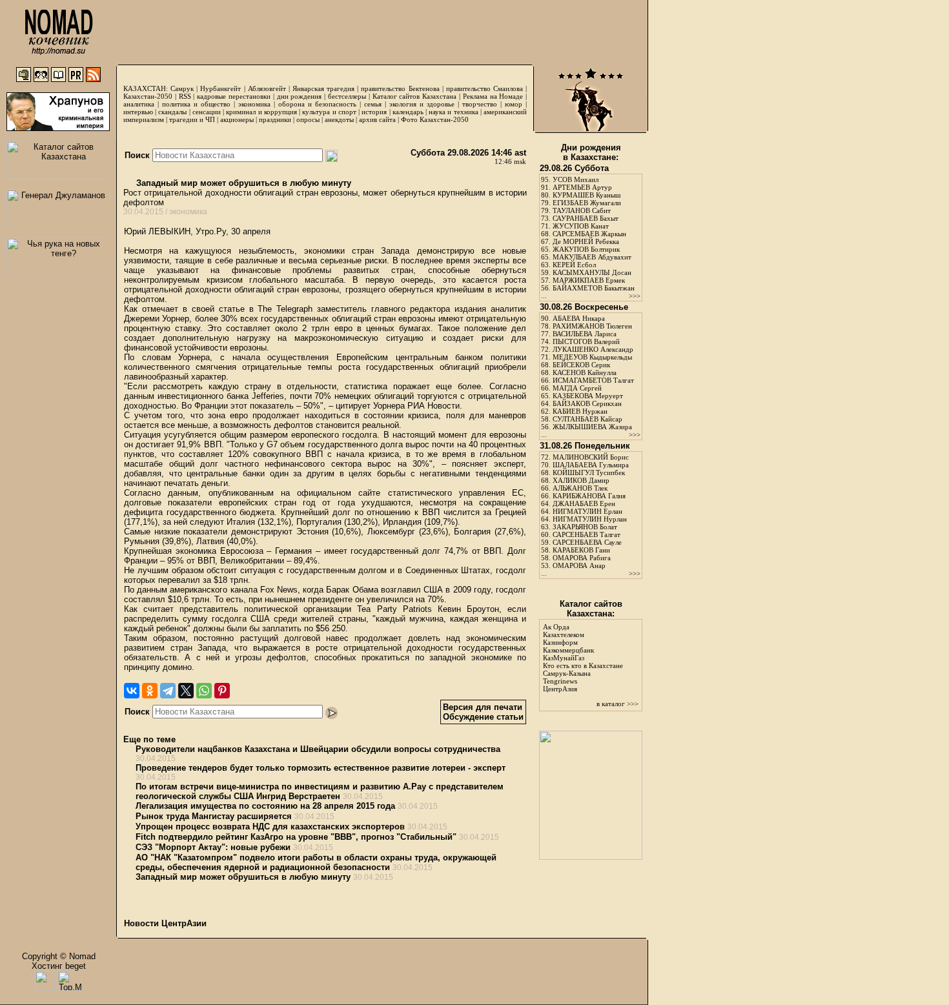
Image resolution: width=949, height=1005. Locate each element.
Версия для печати (482, 707)
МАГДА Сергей (577, 388)
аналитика (138, 104)
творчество (479, 104)
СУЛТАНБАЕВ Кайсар (587, 419)
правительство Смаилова (484, 88)
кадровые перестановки (233, 96)
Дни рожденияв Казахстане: (591, 152)
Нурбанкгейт (220, 88)
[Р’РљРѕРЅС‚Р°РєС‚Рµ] (131, 690)
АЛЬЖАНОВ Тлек (580, 488)
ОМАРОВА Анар (579, 565)
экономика (254, 104)
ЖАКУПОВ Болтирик (586, 249)
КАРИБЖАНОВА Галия (589, 496)
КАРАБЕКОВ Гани (581, 550)
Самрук (182, 88)
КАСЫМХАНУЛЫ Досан (592, 272)
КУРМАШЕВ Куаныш (586, 195)
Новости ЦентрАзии (165, 923)
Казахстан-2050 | (151, 96)
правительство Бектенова (400, 88)
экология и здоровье (421, 104)
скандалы (172, 112)
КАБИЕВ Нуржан (580, 411)
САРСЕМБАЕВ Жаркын (589, 234)
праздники (275, 119)
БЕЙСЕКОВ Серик (581, 365)
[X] (186, 690)
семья (373, 104)
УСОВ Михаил (575, 179)
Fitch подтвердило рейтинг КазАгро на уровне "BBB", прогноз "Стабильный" (296, 837)
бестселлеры (347, 96)
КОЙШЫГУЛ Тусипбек (589, 472)
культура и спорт (329, 112)
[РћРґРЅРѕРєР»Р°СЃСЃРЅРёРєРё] (150, 690)
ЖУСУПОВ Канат (581, 226)
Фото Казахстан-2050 (435, 119)
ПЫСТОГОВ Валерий (586, 341)
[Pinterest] (222, 690)
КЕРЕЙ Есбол (574, 265)
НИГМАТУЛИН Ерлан (587, 511)
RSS (185, 96)
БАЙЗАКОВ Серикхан (587, 403)
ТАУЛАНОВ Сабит (582, 210)
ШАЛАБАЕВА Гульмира (591, 465)
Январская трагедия (323, 88)
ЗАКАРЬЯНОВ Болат (585, 527)
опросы (308, 119)
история (374, 112)
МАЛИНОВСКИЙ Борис (591, 457)
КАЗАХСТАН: (145, 88)
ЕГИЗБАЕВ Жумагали (587, 203)
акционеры (237, 119)
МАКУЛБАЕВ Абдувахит (592, 257)
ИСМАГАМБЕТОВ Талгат (593, 380)
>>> (634, 295)
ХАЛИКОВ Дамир (581, 480)
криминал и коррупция (261, 112)
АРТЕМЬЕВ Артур (582, 187)
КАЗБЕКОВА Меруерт (588, 396)
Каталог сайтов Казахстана (414, 96)
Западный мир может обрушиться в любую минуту (242, 183)
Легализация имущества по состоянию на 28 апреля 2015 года (265, 806)
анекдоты (339, 119)
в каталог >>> (617, 703)
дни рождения (299, 96)
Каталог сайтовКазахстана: (591, 608)
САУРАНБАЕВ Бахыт (585, 218)
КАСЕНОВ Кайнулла (585, 372)
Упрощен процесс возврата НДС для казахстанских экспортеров (270, 826)
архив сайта (377, 119)
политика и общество (196, 104)
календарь (408, 112)
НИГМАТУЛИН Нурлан (590, 519)
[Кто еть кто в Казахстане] (590, 857)
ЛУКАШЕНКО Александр (593, 349)
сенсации (206, 112)
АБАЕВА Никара (579, 318)
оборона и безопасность (317, 104)
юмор (513, 104)
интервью (138, 112)
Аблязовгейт (267, 88)
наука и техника (453, 112)
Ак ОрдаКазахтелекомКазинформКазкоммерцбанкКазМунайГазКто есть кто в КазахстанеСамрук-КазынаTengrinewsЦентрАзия (583, 658)
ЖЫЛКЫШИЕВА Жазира (592, 427)
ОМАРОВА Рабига (582, 558)
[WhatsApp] (204, 690)
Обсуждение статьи (483, 717)
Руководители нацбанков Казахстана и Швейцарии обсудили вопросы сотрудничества (318, 749)
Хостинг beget (59, 966)
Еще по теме (149, 739)
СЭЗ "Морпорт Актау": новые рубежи (213, 847)
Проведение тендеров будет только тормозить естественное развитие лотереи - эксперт (320, 768)
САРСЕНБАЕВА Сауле (587, 542)
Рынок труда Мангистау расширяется (214, 816)
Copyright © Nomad (59, 956)
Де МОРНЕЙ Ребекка (586, 241)
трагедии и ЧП (192, 119)
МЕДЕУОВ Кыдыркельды (592, 357)
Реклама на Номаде (493, 96)
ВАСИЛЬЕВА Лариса (585, 334)
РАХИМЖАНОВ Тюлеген (592, 326)
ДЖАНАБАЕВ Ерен (584, 503)
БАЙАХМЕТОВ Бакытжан (594, 288)
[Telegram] (168, 690)
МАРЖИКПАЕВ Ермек (589, 280)
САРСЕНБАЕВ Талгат (586, 534)
